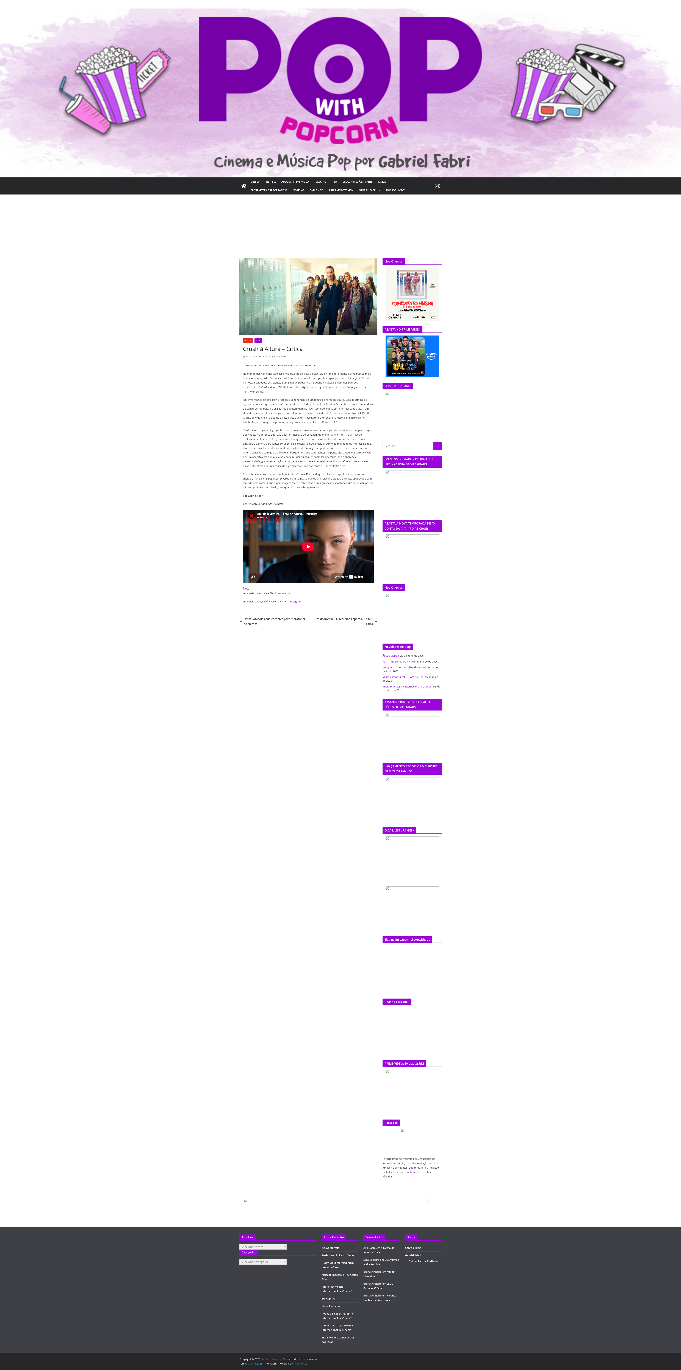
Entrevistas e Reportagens (269, 190)
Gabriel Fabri (368, 190)
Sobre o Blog (413, 1248)
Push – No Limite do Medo (398, 661)
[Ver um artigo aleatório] (437, 186)
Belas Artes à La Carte (358, 181)
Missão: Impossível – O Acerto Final (403, 677)
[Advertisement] (340, 221)
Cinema (255, 181)
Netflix (271, 181)
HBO (334, 181)
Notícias (298, 190)
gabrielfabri (280, 356)
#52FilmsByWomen (341, 190)
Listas (382, 181)
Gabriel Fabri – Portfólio (423, 1261)
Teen (258, 340)
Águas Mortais (391, 655)
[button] (378, 190)
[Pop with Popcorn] (340, 11)
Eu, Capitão (329, 1298)
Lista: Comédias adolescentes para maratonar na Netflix (274, 621)
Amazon (414, 1172)
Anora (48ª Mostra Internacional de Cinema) (408, 686)
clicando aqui (282, 593)
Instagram (295, 601)
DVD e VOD (316, 190)
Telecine (320, 181)
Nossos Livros (396, 190)
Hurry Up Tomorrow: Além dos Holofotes (406, 667)
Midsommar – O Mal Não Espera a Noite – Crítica (345, 621)
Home (283, 601)
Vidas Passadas (331, 1306)
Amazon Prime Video (295, 181)
